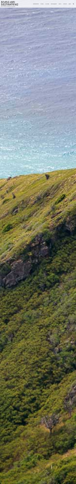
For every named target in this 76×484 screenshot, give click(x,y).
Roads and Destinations (9, 3)
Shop (70, 4)
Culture (47, 4)
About (60, 4)
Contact (65, 4)
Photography (54, 4)
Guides (42, 4)
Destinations (36, 4)
